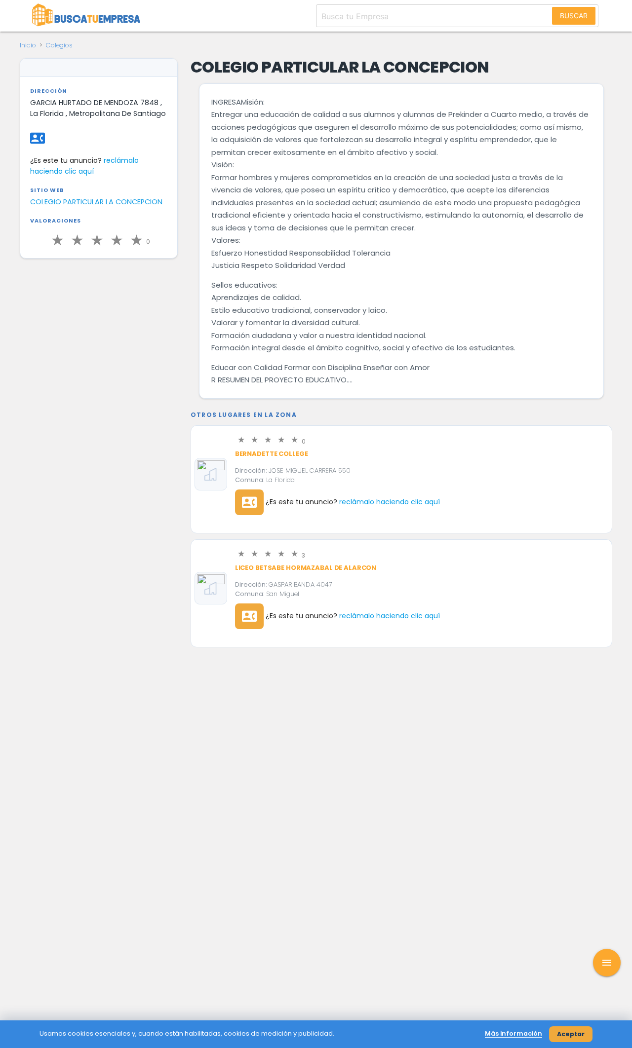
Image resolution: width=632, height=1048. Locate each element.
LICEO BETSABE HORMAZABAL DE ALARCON (305, 567)
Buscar (574, 15)
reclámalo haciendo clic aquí (389, 502)
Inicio (28, 45)
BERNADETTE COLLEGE (271, 453)
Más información (513, 1033)
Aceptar (571, 1034)
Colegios (59, 45)
